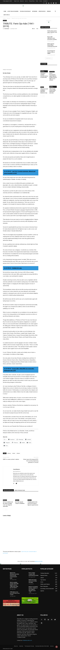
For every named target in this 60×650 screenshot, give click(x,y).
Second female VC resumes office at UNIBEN (51, 52)
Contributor (6, 28)
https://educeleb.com (16, 471)
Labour (42, 87)
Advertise (21, 646)
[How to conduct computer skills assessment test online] (25, 574)
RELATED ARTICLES (8, 490)
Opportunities (42, 11)
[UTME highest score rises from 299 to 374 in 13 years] (6, 593)
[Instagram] (46, 3)
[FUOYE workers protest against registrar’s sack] (43, 32)
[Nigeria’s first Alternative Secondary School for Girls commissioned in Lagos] (6, 574)
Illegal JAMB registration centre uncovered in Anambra (52, 38)
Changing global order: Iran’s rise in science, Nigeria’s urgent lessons (33, 503)
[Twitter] (53, 3)
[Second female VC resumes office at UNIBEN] (43, 52)
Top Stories (52, 71)
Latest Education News (12, 11)
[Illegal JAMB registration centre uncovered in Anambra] (43, 38)
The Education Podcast (25, 11)
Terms (40, 1)
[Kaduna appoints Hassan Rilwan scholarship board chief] (43, 45)
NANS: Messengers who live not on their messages (33, 581)
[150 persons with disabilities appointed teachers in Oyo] (44, 85)
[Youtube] (56, 3)
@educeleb (39, 561)
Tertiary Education (43, 71)
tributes (18, 453)
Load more (48, 58)
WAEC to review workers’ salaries (11, 459)
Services (52, 646)
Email (37, 1)
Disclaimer (45, 1)
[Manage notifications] (56, 647)
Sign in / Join (16, 1)
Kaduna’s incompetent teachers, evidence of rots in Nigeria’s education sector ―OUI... (33, 589)
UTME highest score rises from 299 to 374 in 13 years (15, 593)
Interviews (34, 11)
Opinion (49, 11)
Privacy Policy (31, 1)
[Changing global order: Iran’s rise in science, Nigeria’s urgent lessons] (33, 497)
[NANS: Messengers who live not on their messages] (25, 581)
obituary (9, 453)
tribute (13, 453)
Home (5, 11)
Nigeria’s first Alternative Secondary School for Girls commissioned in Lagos (14, 575)
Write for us (7, 14)
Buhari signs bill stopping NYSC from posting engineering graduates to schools (30, 461)
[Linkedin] (49, 3)
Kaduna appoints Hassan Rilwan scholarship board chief (52, 45)
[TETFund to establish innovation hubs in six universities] (44, 69)
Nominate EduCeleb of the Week (42, 646)
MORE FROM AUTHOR (20, 490)
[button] (55, 11)
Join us (26, 1)
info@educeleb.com (27, 640)
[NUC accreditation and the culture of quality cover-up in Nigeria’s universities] (8, 497)
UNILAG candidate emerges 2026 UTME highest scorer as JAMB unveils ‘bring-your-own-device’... (14, 585)
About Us (22, 1)
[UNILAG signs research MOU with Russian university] (53, 85)
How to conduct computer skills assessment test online (33, 574)
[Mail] (51, 3)
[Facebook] (44, 3)
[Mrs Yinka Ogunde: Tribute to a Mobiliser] (20, 497)
